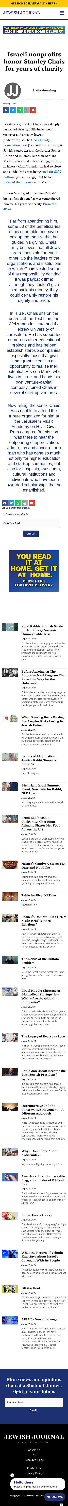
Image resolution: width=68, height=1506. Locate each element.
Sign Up (31, 533)
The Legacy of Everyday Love (43, 1036)
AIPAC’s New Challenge (39, 1319)
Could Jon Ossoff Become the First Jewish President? (43, 1073)
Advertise (34, 1450)
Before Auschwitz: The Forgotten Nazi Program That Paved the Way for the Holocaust (43, 677)
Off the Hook (31, 1288)
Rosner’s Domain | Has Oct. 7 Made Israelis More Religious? (43, 921)
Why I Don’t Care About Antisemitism (39, 1153)
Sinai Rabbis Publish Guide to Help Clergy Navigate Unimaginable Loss (42, 630)
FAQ (34, 1455)
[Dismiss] (12, 1475)
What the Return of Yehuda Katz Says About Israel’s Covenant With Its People (42, 1256)
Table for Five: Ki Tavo (38, 895)
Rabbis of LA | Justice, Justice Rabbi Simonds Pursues (38, 760)
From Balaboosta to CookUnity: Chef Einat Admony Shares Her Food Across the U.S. (40, 823)
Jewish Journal (21, 12)
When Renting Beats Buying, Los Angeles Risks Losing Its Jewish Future (43, 721)
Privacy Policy (34, 1473)
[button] (6, 110)
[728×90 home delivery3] (34, 29)
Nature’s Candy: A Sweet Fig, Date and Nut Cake (43, 865)
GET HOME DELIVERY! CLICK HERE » (34, 3)
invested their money (18, 182)
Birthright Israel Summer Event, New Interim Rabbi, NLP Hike (41, 789)
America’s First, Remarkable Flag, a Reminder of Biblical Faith (43, 1180)
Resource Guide (34, 1460)
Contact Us (34, 1468)
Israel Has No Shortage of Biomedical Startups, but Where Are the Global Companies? (40, 996)
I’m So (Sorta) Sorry (36, 1215)
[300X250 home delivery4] (34, 570)
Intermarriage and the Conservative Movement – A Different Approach (42, 1109)
